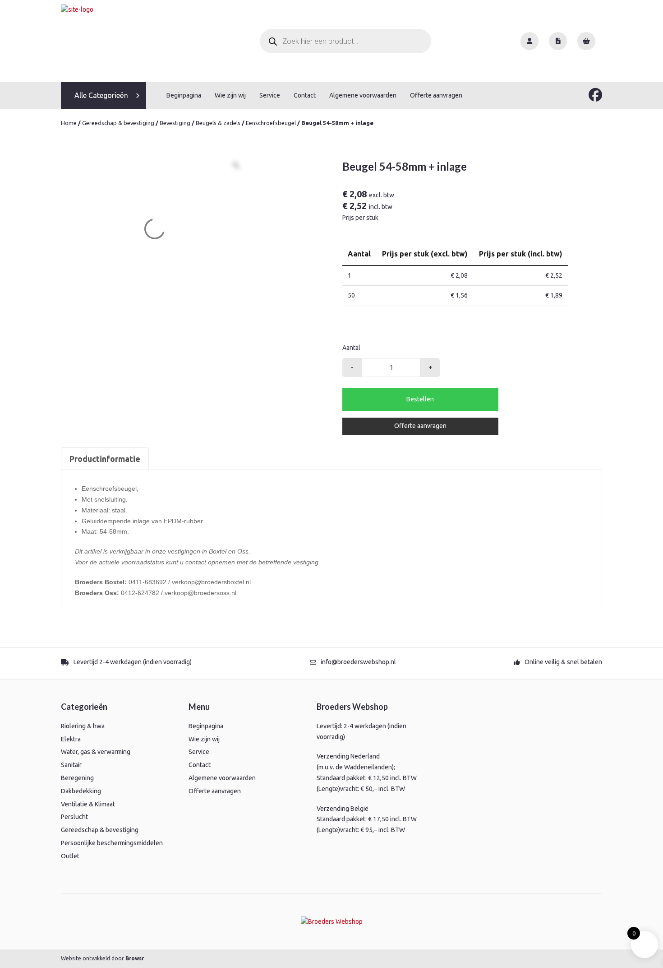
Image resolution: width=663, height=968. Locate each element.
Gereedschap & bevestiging (118, 123)
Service (269, 95)
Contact (305, 95)
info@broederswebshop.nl (358, 662)
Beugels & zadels (218, 123)
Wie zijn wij (230, 95)
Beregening (77, 778)
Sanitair (71, 764)
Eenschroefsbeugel (271, 123)
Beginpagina (183, 95)
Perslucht (74, 816)
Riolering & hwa (83, 726)
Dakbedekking (81, 791)
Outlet (70, 856)
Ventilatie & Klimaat (88, 804)
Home (69, 123)
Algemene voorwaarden (362, 95)
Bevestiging (175, 123)
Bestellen (420, 399)
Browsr (134, 958)
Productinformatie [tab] (104, 458)
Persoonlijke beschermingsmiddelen (112, 843)
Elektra (71, 739)
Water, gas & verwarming (95, 751)
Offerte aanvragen (436, 95)
